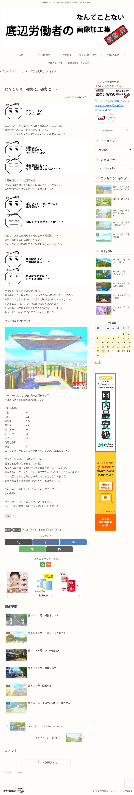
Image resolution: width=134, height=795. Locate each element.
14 (118, 342)
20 (113, 346)
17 (98, 346)
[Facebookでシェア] (45, 542)
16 (128, 342)
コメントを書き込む (46, 762)
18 (103, 346)
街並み (43, 530)
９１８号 (61, 530)
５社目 (17, 530)
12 (108, 342)
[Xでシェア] (18, 542)
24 (98, 351)
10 (98, 342)
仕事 (9, 530)
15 (123, 342)
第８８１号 (10, 459)
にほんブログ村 (103, 110)
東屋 (34, 530)
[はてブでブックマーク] (73, 542)
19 (108, 346)
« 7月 (98, 362)
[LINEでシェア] (32, 549)
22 (123, 346)
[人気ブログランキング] (113, 93)
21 (118, 346)
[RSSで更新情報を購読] (48, 564)
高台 (51, 530)
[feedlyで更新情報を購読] (42, 564)
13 (113, 342)
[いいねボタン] (8, 516)
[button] (59, 549)
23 (128, 346)
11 (103, 342)
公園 (26, 530)
